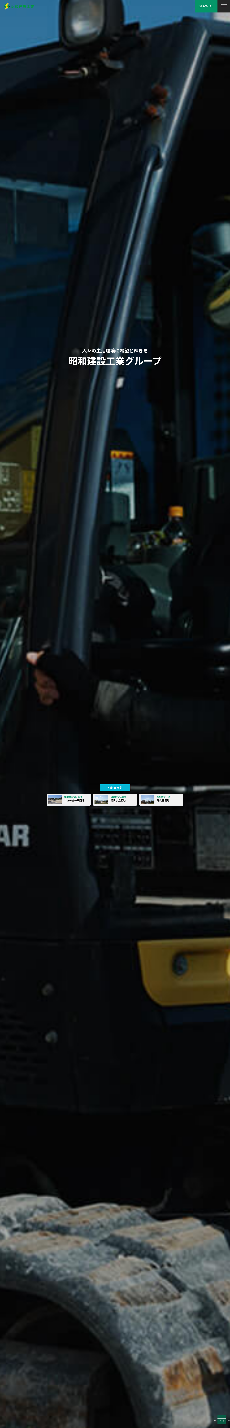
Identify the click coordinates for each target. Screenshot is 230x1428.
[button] (215, 1419)
